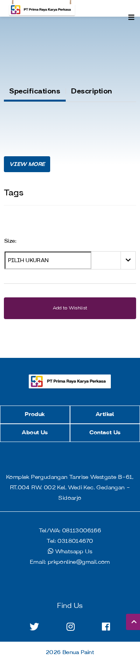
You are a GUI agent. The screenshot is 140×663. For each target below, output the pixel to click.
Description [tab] (91, 91)
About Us (35, 433)
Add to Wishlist (70, 308)
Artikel (105, 414)
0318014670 (70, 541)
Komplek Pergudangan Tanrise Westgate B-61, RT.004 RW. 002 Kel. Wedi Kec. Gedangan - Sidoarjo (70, 487)
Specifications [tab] (34, 91)
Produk (35, 414)
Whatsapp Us (72, 552)
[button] (27, 164)
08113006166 (70, 531)
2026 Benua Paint (70, 652)
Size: (10, 241)
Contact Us (105, 433)
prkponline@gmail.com (70, 562)
